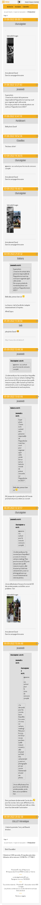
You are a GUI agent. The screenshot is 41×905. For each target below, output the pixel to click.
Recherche (10, 7)
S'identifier (26, 7)
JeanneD (20, 89)
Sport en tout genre (20, 12)
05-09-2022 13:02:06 (13, 397)
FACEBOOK (26, 879)
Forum (27, 2)
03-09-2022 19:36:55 (13, 156)
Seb (20, 326)
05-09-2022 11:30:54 (13, 321)
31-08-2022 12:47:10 (13, 116)
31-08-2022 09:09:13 (13, 19)
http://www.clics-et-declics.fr (14, 340)
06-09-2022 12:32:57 (13, 508)
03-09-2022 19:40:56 (13, 189)
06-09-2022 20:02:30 (13, 817)
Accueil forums (8, 12)
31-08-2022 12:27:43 (13, 85)
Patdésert (20, 121)
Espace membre (34, 2)
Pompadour (31, 12)
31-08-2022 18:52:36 (13, 136)
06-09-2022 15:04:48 (13, 644)
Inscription (18, 7)
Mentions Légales (20, 896)
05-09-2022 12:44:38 (13, 349)
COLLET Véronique (20, 821)
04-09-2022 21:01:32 (13, 254)
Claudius (20, 141)
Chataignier (20, 24)
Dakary (20, 259)
